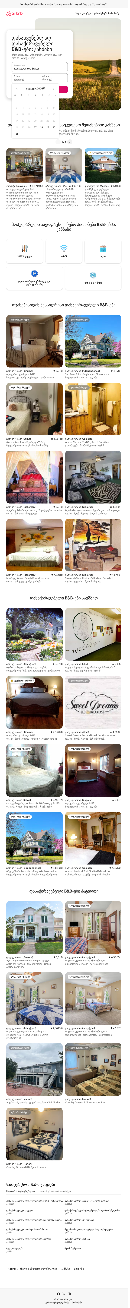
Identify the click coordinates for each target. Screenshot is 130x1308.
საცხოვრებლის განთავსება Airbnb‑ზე (97, 13)
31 (17, 133)
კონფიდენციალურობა (57, 1302)
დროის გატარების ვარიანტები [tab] (55, 1191)
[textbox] (25, 80)
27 (35, 127)
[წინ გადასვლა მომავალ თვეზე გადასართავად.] (54, 89)
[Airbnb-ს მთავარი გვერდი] (14, 13)
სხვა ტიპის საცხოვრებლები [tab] (20, 1191)
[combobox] (39, 68)
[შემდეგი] (69, 141)
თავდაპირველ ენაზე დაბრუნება (90, 4)
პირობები (77, 1302)
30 (54, 127)
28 (41, 127)
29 (47, 127)
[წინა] (58, 141)
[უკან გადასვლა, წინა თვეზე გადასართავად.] (17, 89)
